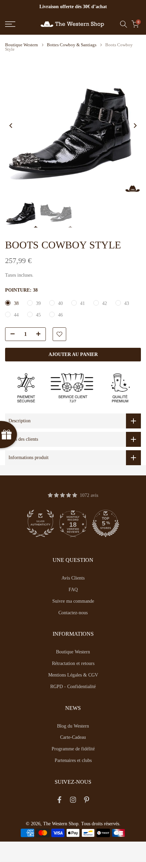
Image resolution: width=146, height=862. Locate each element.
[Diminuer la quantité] (10, 334)
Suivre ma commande (73, 601)
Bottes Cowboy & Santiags (71, 45)
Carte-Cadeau (73, 737)
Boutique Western (21, 45)
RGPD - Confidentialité (73, 686)
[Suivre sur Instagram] (73, 801)
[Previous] (11, 125)
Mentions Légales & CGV (73, 675)
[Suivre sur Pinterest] (86, 801)
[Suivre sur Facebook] (59, 801)
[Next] (135, 125)
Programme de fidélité (73, 748)
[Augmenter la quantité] (40, 334)
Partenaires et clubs (73, 760)
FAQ (73, 589)
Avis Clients (73, 578)
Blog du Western (73, 726)
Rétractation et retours (73, 663)
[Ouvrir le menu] (20, 24)
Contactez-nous (73, 612)
